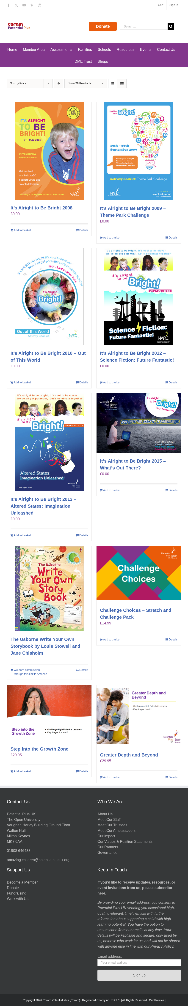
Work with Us (17, 899)
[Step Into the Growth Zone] (49, 713)
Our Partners (107, 847)
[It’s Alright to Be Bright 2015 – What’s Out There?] (139, 423)
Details (83, 230)
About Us (105, 814)
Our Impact (106, 836)
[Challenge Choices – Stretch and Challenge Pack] (139, 574)
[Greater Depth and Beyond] (139, 716)
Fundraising (16, 893)
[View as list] (121, 83)
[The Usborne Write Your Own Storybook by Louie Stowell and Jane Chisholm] (49, 588)
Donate (103, 26)
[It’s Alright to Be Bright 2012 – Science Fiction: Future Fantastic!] (139, 296)
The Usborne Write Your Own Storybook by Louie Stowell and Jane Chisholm (45, 646)
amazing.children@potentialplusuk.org (38, 860)
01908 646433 (18, 851)
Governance (107, 852)
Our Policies (156, 1000)
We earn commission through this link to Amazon (30, 672)
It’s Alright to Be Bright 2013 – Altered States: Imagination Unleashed (43, 506)
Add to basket (22, 230)
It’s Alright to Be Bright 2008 (41, 207)
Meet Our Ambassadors (116, 830)
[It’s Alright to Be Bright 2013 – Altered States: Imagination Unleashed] (49, 442)
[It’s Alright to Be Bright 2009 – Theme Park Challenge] (139, 151)
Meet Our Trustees (112, 825)
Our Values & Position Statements (124, 841)
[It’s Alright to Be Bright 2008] (49, 151)
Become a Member (22, 882)
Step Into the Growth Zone (39, 748)
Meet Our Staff (109, 820)
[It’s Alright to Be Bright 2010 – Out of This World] (49, 296)
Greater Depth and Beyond (129, 754)
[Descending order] (58, 83)
